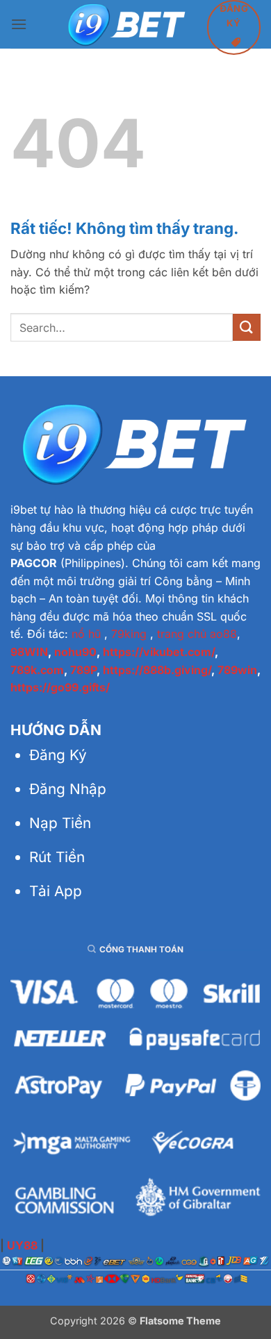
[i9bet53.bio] (127, 24)
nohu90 (75, 652)
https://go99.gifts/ (60, 687)
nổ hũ (86, 634)
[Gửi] (247, 327)
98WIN (29, 652)
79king (129, 634)
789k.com (37, 670)
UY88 (22, 1245)
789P (83, 670)
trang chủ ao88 (197, 634)
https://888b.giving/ (157, 670)
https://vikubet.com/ (159, 652)
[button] (18, 24)
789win (237, 670)
